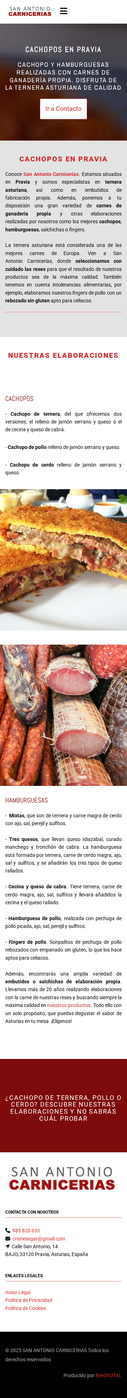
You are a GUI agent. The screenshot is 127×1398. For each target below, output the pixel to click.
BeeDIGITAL (109, 1375)
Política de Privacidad (28, 1300)
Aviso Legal (17, 1292)
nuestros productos (68, 1005)
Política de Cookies (25, 1308)
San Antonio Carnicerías (51, 174)
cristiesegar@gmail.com (38, 1239)
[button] (63, 109)
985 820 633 (26, 1230)
